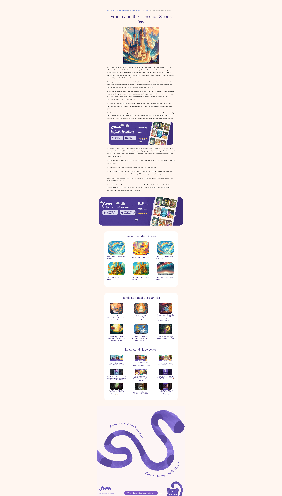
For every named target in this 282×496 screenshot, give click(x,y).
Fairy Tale (145, 10)
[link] (117, 138)
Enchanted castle (122, 10)
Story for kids (111, 10)
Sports (138, 10)
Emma (132, 10)
